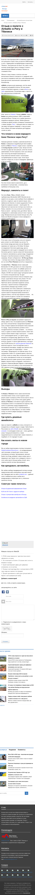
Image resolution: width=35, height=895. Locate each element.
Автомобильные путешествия (24, 20)
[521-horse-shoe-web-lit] (9, 871)
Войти (24, 2)
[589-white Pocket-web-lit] (19, 876)
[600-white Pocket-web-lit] (30, 871)
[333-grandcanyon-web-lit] (9, 876)
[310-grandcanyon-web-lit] (3, 876)
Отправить (5, 641)
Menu (6, 15)
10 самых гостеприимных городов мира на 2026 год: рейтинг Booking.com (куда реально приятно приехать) (21, 687)
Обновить (4, 632)
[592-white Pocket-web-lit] (19, 871)
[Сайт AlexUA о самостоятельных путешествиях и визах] (5, 6)
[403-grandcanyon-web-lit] (3, 871)
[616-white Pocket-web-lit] (30, 876)
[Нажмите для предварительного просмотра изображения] (17, 48)
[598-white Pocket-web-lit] (24, 871)
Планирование (10, 20)
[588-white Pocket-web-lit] (14, 871)
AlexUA (18, 35)
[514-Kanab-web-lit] (14, 876)
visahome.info (5, 840)
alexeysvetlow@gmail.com (10, 859)
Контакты (30, 2)
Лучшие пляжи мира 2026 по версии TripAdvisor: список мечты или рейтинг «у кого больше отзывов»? (20, 676)
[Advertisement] (21, 8)
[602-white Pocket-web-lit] (24, 876)
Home (2, 20)
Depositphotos (26, 893)
